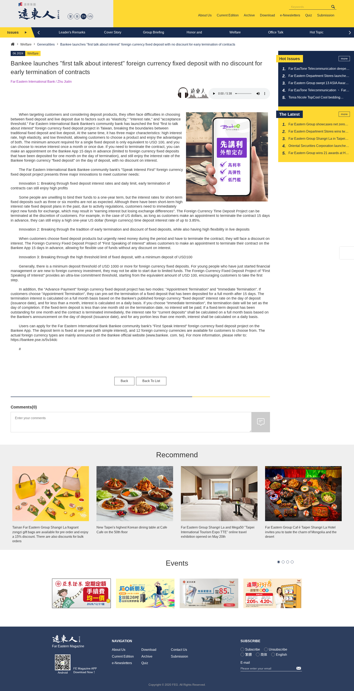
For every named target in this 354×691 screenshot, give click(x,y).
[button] (278, 562)
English (281, 654)
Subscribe (252, 649)
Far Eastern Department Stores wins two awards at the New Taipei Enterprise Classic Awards (317, 132)
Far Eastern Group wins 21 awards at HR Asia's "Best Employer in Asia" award (318, 153)
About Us (118, 649)
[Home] (13, 44)
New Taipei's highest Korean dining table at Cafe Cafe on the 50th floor (131, 530)
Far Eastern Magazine (68, 646)
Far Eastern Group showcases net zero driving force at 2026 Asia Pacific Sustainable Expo (316, 124)
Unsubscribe (278, 649)
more (344, 58)
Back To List (151, 381)
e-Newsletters (122, 663)
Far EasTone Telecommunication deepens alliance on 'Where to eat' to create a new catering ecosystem (319, 69)
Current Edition (123, 656)
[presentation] (38, 31)
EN (83, 16)
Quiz (144, 663)
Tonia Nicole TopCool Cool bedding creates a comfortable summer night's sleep (315, 98)
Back (124, 381)
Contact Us (179, 649)
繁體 (248, 654)
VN (90, 16)
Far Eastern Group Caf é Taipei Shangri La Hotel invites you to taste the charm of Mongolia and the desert (301, 532)
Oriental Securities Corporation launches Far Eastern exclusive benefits (317, 146)
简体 (264, 654)
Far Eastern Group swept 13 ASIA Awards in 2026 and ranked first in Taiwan (318, 83)
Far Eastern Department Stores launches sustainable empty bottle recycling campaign (318, 76)
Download (148, 649)
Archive (146, 656)
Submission (179, 656)
